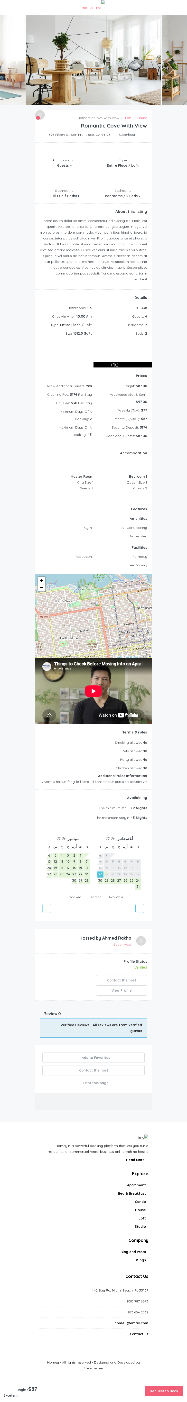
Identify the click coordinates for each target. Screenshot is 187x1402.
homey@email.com (131, 1323)
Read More (136, 1160)
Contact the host (121, 980)
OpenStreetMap (132, 656)
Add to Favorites (95, 1057)
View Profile (122, 990)
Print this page (95, 1083)
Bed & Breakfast (132, 1193)
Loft (142, 1218)
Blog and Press (133, 1252)
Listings (139, 1260)
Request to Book (164, 1391)
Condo (140, 1202)
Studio (140, 1226)
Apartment (136, 1185)
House (140, 1210)
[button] (94, 609)
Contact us (139, 1334)
